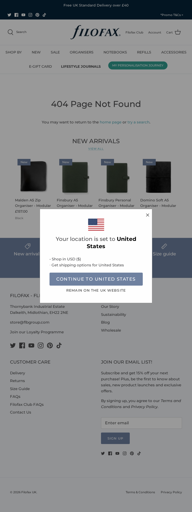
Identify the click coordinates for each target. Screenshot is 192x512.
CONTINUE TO (96, 279)
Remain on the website (96, 290)
